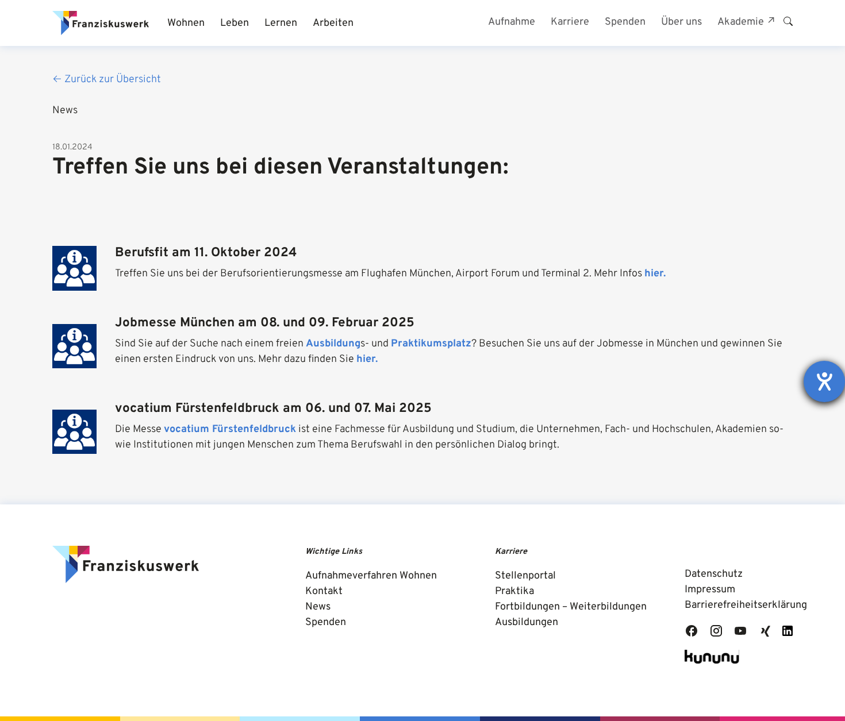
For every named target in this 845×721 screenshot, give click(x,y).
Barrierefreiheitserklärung (746, 605)
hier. (655, 273)
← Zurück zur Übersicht (106, 79)
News (318, 607)
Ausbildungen (526, 622)
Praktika (514, 591)
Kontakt (324, 591)
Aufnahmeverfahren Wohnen (371, 576)
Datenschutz (714, 574)
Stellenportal (525, 576)
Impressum (710, 589)
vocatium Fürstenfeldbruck (230, 429)
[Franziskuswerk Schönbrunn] (100, 23)
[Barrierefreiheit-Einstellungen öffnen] (824, 381)
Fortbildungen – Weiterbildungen (571, 607)
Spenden (325, 622)
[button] (185, 23)
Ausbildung (333, 343)
